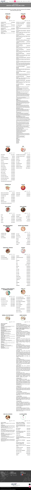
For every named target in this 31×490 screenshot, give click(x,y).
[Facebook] (21, 474)
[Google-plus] (22, 474)
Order (21, 1)
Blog (26, 1)
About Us (12, 1)
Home (10, 1)
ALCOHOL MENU (18, 1)
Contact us (28, 1)
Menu (15, 1)
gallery (24, 1)
